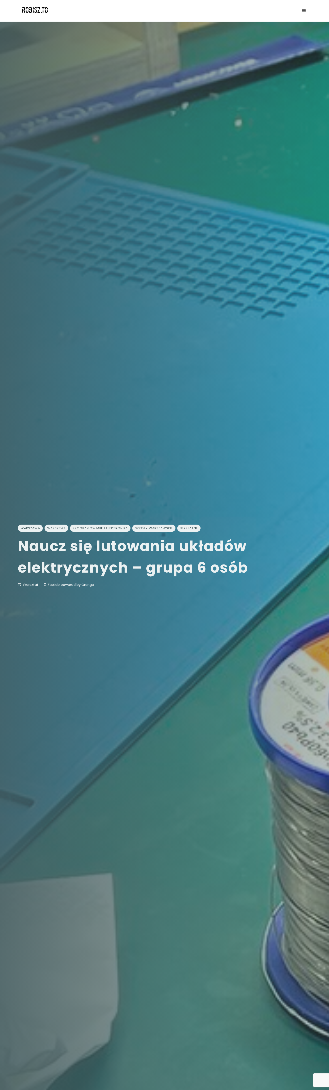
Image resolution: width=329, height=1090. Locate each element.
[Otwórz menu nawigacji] (304, 10)
